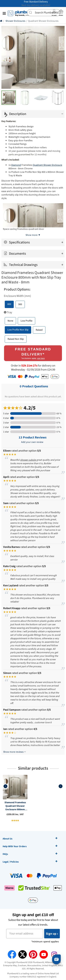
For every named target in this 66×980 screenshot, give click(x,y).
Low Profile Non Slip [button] (18, 330)
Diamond (16, 165)
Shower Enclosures (15, 21)
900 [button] (20, 304)
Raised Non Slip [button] (16, 339)
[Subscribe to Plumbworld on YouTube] (43, 954)
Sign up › (52, 934)
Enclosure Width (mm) (17, 296)
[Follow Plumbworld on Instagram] (54, 954)
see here (41, 358)
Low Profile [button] (26, 321)
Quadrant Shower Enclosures (43, 21)
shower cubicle (28, 460)
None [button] (10, 321)
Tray (9, 312)
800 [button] (9, 304)
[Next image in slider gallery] (6, 115)
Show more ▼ (33, 235)
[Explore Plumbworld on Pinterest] (33, 954)
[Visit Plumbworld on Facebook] (12, 954)
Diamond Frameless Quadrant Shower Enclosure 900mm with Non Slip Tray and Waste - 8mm (15, 806)
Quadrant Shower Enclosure (47, 165)
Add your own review (32, 442)
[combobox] (44, 12)
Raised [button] (39, 330)
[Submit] (31, 12)
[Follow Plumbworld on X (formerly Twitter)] (22, 954)
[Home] (1, 21)
